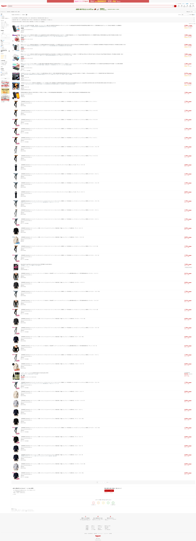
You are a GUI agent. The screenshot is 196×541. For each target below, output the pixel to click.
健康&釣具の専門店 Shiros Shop (26, 89)
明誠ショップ (23, 51)
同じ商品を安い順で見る (188, 267)
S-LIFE (23, 241)
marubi (23, 32)
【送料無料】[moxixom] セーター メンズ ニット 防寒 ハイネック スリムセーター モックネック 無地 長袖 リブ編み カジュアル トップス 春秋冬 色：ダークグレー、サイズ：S (52, 282)
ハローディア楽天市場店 (25, 123)
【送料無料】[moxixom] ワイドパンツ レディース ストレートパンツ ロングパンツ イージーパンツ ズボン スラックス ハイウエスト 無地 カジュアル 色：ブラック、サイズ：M (53, 164)
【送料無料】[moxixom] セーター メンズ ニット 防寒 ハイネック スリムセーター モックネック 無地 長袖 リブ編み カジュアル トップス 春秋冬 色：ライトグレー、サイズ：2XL (53, 463)
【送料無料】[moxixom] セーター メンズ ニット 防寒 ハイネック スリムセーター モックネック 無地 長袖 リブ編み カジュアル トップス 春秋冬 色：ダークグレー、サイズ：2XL (53, 318)
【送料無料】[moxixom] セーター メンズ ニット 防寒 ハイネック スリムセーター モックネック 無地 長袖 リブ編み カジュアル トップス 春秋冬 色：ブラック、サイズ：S (52, 228)
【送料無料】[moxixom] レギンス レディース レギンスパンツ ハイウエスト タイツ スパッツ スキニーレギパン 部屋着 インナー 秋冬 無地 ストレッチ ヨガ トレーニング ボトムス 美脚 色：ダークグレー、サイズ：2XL (60, 291)
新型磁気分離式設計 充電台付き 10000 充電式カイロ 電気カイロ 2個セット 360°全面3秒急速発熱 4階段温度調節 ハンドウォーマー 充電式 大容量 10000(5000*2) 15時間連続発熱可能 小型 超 (55, 92)
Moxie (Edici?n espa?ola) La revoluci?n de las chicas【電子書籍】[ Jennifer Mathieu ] (36, 264)
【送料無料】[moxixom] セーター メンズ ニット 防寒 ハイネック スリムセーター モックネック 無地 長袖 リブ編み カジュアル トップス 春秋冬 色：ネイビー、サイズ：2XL (52, 336)
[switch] (26, 14)
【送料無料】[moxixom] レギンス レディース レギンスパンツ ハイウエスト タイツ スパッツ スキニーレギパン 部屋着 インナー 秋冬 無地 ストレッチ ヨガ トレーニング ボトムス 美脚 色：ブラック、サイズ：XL (59, 128)
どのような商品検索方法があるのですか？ (19, 491)
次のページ (108, 482)
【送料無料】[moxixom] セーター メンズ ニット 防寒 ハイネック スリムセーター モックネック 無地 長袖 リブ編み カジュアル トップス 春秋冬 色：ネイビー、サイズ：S (52, 445)
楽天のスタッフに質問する (109, 490)
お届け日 (2, 45)
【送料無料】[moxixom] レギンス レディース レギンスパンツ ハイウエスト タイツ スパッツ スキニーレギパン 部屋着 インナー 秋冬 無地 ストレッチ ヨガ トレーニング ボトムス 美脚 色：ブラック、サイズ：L (59, 101)
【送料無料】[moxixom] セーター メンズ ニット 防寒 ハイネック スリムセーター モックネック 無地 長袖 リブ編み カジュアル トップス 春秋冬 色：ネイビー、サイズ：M (52, 454)
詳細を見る (42, 21)
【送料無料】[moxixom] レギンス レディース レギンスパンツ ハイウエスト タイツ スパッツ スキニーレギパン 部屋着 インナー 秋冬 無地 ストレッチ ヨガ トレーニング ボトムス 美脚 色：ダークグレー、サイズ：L (60, 173)
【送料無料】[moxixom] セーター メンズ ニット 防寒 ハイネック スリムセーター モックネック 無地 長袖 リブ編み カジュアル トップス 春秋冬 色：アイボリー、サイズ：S (52, 391)
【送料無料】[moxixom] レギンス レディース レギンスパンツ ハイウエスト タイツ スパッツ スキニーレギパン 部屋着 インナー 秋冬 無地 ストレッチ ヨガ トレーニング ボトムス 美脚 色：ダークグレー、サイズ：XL (60, 382)
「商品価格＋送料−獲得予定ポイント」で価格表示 (18, 14)
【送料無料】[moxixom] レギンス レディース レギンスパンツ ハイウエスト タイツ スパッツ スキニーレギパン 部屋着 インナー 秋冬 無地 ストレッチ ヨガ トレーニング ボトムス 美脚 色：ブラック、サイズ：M (59, 110)
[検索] (175, 6)
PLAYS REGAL (24, 105)
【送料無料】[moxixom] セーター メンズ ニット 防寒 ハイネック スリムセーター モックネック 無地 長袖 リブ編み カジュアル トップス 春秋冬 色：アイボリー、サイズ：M (52, 237)
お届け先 (2, 41)
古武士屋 (23, 379)
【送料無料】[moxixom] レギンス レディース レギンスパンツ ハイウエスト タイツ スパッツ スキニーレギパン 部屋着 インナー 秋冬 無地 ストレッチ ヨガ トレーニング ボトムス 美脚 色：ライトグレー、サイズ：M (60, 146)
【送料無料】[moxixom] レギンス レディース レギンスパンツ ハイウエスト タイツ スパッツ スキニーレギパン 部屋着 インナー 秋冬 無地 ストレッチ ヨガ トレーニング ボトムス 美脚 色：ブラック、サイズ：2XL (59, 246)
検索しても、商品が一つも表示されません (19, 492)
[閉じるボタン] (194, 18)
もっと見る (14, 494)
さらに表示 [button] (2, 28)
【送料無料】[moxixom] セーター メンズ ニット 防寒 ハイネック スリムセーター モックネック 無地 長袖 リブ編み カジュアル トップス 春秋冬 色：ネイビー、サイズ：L (52, 409)
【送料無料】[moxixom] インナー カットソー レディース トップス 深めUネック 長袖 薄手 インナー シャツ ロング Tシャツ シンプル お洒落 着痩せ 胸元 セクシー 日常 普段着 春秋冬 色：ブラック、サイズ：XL (59, 345)
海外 (3, 40)
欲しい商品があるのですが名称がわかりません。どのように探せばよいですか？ (24, 490)
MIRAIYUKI (23, 96)
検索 (5, 37)
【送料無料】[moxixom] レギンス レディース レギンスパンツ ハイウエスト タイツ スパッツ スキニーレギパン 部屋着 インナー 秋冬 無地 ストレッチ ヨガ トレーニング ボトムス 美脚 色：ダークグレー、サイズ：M (60, 182)
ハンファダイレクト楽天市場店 (26, 70)
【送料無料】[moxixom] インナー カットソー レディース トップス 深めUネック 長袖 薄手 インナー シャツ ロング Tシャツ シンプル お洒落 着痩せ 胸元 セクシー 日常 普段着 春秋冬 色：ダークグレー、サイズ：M (59, 300)
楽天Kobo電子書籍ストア (25, 269)
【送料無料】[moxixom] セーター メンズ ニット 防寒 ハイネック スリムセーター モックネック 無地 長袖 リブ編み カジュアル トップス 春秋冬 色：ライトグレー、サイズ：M (52, 400)
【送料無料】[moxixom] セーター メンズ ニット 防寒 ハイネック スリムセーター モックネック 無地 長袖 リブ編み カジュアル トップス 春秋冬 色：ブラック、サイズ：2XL (52, 418)
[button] (173, 6)
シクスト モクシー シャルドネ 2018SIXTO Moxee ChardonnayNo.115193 (34, 372)
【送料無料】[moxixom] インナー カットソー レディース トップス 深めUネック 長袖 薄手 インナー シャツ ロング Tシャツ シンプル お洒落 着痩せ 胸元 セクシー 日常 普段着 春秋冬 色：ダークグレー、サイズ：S (59, 273)
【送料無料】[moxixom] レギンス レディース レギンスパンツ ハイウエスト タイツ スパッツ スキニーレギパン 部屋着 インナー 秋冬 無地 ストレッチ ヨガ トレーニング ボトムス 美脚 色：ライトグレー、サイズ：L (60, 354)
